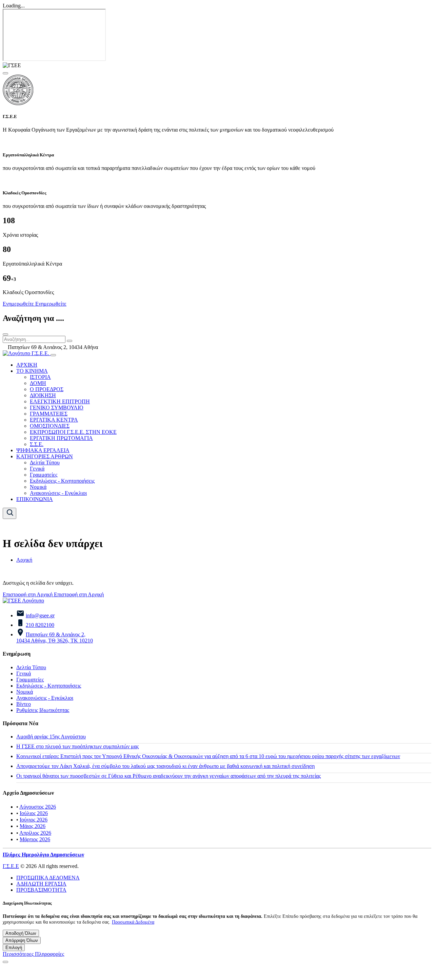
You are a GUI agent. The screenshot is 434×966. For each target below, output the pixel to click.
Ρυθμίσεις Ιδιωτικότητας (42, 710)
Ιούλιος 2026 (34, 813)
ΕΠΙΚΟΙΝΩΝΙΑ (34, 499)
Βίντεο (23, 704)
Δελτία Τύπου (45, 462)
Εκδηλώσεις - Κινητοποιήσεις (62, 481)
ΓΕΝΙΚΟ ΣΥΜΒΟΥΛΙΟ (56, 407)
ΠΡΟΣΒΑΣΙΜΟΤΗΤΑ (41, 890)
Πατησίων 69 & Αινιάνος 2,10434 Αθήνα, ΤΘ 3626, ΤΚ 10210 (54, 637)
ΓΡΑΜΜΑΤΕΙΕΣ (48, 414)
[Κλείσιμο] (5, 334)
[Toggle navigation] (53, 355)
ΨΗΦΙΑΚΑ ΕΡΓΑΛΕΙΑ (43, 450)
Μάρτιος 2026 (35, 839)
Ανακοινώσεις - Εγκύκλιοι (58, 493)
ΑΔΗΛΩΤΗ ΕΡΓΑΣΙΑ (41, 884)
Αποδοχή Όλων (20, 933)
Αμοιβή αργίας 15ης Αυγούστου (51, 736)
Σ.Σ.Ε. (36, 444)
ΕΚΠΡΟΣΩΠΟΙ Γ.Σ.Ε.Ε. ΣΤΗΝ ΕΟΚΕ (73, 432)
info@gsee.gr (40, 615)
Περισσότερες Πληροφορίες (33, 954)
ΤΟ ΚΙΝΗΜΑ (32, 371)
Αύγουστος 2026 (37, 807)
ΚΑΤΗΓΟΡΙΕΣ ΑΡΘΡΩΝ (44, 456)
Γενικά (37, 468)
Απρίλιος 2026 (35, 833)
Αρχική (24, 560)
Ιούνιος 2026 (33, 820)
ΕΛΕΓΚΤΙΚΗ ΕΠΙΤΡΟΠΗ (60, 401)
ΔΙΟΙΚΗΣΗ (43, 395)
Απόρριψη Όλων (21, 940)
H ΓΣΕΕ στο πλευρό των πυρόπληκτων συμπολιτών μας (77, 746)
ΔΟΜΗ (38, 383)
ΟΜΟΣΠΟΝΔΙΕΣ (50, 426)
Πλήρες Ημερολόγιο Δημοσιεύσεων (43, 854)
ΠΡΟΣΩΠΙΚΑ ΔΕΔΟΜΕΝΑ (48, 878)
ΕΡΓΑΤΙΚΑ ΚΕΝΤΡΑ (54, 420)
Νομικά (38, 487)
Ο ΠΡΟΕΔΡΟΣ (46, 389)
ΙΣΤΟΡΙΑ (40, 377)
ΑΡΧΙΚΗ (26, 365)
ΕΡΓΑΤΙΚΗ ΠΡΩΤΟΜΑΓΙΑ (61, 438)
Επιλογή (13, 947)
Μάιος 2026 (32, 826)
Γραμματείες (43, 475)
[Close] (5, 73)
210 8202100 (40, 625)
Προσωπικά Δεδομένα (133, 922)
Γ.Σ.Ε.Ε (11, 866)
